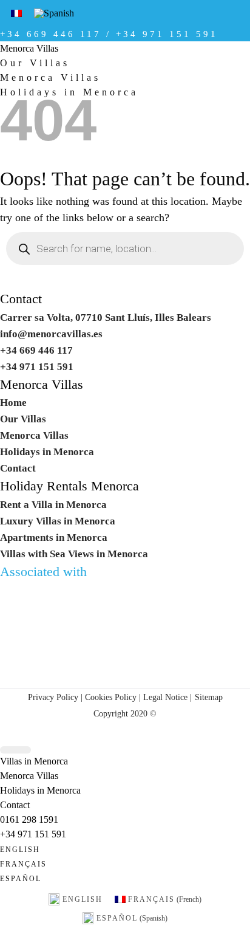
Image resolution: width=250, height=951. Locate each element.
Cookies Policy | (113, 697)
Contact (21, 299)
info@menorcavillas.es (51, 334)
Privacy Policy (53, 697)
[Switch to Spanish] (54, 13)
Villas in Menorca (34, 761)
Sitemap (209, 697)
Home (13, 402)
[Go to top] (15, 750)
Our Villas (35, 63)
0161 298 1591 (29, 819)
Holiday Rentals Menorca (69, 486)
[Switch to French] (16, 13)
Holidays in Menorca (47, 452)
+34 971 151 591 (33, 834)
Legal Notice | (166, 697)
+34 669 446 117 (36, 350)
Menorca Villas (29, 48)
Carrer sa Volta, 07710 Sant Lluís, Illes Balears (105, 317)
